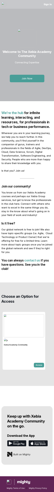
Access (39, 365)
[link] (24, 340)
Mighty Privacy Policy (38, 488)
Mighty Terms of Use (16, 488)
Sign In (48, 4)
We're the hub (12, 113)
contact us (32, 260)
